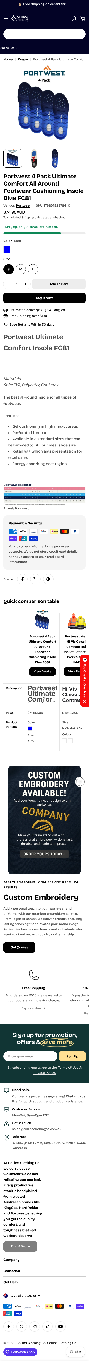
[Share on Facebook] (22, 579)
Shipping (28, 217)
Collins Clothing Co (31, 1343)
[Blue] (6, 249)
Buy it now (44, 298)
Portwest (23, 205)
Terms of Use (68, 1067)
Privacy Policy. (44, 1073)
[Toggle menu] (6, 18)
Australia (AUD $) (23, 1296)
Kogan (23, 59)
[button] (84, 681)
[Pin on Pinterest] (48, 579)
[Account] (74, 18)
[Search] (79, 34)
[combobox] (44, 34)
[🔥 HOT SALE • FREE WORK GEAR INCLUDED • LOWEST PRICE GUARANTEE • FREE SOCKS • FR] (44, 51)
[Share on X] (35, 579)
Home (8, 59)
